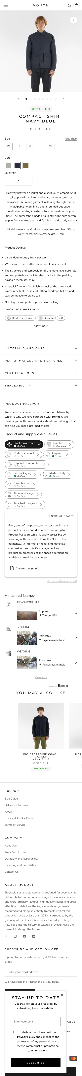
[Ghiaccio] (8, 165)
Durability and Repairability (21, 859)
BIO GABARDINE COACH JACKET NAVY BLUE (41, 757)
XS (9, 146)
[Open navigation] (6, 5)
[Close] (62, 995)
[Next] (63, 98)
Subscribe (35, 1062)
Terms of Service (15, 825)
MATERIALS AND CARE (25, 348)
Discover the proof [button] (27, 568)
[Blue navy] (17, 165)
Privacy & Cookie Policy (19, 818)
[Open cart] (76, 5)
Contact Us (12, 872)
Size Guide (11, 799)
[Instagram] (15, 936)
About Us (11, 845)
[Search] (69, 5)
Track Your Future (15, 852)
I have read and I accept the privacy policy (33, 982)
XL (51, 146)
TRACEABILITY (17, 385)
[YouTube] (24, 936)
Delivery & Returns (16, 805)
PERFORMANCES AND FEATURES (33, 360)
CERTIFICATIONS (19, 373)
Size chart (71, 139)
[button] (20, 318)
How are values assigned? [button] (62, 581)
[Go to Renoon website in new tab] (58, 686)
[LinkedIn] (33, 936)
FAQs (8, 812)
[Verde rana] (25, 165)
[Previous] (19, 98)
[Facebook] (6, 936)
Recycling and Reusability (20, 865)
